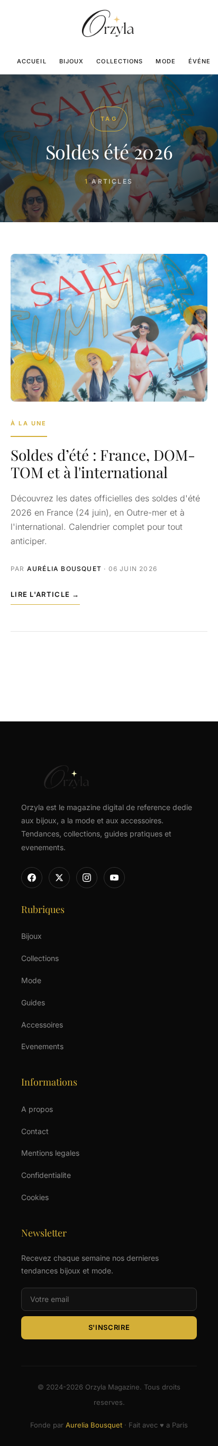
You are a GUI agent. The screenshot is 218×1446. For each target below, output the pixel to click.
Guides (33, 1002)
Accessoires (42, 1024)
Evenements (42, 1046)
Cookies (35, 1197)
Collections (119, 61)
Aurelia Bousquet (94, 1425)
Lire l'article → (45, 594)
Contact (35, 1131)
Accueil (32, 61)
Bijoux (71, 61)
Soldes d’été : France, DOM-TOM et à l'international (103, 463)
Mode (165, 61)
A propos (37, 1109)
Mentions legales (50, 1152)
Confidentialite (46, 1175)
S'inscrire (109, 1327)
